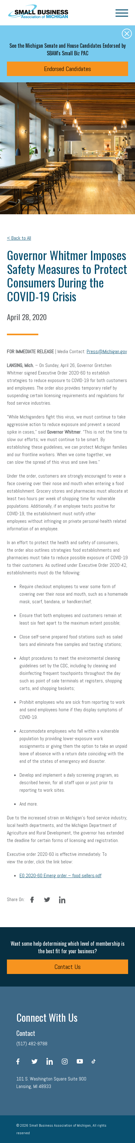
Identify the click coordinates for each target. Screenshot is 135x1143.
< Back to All (19, 238)
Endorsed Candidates (67, 69)
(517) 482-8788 (31, 1043)
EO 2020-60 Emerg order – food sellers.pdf (60, 875)
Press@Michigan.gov (107, 351)
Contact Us (67, 967)
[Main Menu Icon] (121, 12)
